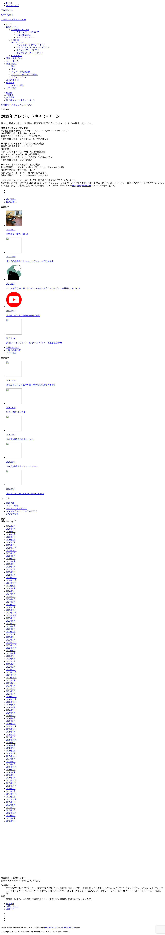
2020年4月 (10, 718)
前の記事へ (11, 199)
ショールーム (12, 61)
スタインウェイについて (27, 32)
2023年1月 (10, 640)
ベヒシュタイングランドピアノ (30, 45)
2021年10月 (11, 678)
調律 (13, 66)
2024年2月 (10, 605)
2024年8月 (10, 588)
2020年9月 (10, 705)
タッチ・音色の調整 (20, 72)
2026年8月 (10, 526)
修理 (13, 69)
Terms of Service (68, 927)
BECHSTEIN (17, 42)
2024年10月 (11, 583)
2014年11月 (11, 794)
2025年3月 (10, 569)
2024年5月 (10, 596)
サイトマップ (12, 6)
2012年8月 (10, 816)
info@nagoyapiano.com (81, 185)
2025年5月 (10, 564)
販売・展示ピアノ (14, 58)
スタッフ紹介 (17, 85)
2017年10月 (11, 756)
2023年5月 (10, 629)
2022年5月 (10, 661)
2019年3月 (10, 734)
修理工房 (10, 909)
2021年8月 (10, 683)
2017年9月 (10, 759)
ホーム (9, 24)
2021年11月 (11, 675)
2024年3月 (10, 602)
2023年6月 (10, 626)
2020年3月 (10, 721)
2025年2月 (10, 572)
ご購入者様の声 (13, 350)
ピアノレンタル (18, 77)
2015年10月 (11, 786)
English (9, 3)
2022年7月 (10, 656)
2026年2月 (10, 540)
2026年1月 (10, 542)
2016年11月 (11, 767)
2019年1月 (10, 737)
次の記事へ (11, 202)
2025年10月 (11, 550)
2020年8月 (10, 707)
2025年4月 (10, 567)
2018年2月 (10, 753)
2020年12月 (11, 697)
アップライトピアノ (25, 37)
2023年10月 (11, 615)
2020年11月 (11, 699)
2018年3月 (10, 751)
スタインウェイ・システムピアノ (21, 511)
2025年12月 (11, 545)
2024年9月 (10, 586)
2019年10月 (11, 729)
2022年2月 (10, 667)
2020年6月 (10, 713)
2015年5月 (10, 791)
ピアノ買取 (11, 88)
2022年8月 (10, 653)
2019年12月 (11, 726)
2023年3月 (10, 634)
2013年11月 (11, 802)
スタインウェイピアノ (21, 105)
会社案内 (10, 904)
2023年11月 (11, 613)
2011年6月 (10, 818)
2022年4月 (10, 664)
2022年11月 (11, 645)
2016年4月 (10, 778)
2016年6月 (10, 772)
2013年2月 (10, 807)
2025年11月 (11, 548)
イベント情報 (12, 506)
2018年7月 (10, 748)
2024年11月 (11, 580)
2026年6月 (10, 531)
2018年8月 (10, 745)
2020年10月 (11, 702)
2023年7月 (10, 623)
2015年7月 (10, 788)
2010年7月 (10, 821)
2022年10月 (11, 648)
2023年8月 (10, 621)
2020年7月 (10, 710)
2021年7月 (10, 686)
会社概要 (10, 83)
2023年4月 (10, 632)
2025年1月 (10, 575)
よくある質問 (12, 80)
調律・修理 (11, 64)
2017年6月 (10, 761)
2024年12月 (11, 577)
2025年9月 (10, 553)
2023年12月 (11, 610)
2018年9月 (10, 743)
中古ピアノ (16, 55)
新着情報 (5, 105)
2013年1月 (10, 810)
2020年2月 (10, 724)
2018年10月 (11, 740)
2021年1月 (10, 694)
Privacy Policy (51, 927)
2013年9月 (10, 805)
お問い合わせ (12, 347)
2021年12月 (11, 672)
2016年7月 (10, 770)
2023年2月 (10, 637)
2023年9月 (10, 618)
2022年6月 (10, 659)
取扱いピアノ (12, 27)
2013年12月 (11, 799)
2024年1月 (10, 607)
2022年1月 (10, 669)
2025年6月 (10, 561)
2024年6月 (10, 594)
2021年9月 (10, 680)
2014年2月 (10, 797)
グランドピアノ (23, 35)
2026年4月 (10, 537)
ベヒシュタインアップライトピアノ (33, 47)
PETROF (15, 40)
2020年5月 (10, 715)
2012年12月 (11, 813)
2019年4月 (10, 732)
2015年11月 (11, 783)
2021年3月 (10, 691)
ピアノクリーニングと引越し (24, 74)
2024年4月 (10, 599)
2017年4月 (10, 764)
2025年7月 (10, 559)
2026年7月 (10, 529)
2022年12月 (11, 642)
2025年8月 (10, 556)
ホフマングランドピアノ (27, 50)
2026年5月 (10, 534)
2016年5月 (10, 775)
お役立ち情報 (12, 514)
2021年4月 (10, 688)
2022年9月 (10, 651)
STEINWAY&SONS (20, 29)
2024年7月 (10, 591)
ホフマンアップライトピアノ (29, 53)
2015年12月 (11, 780)
